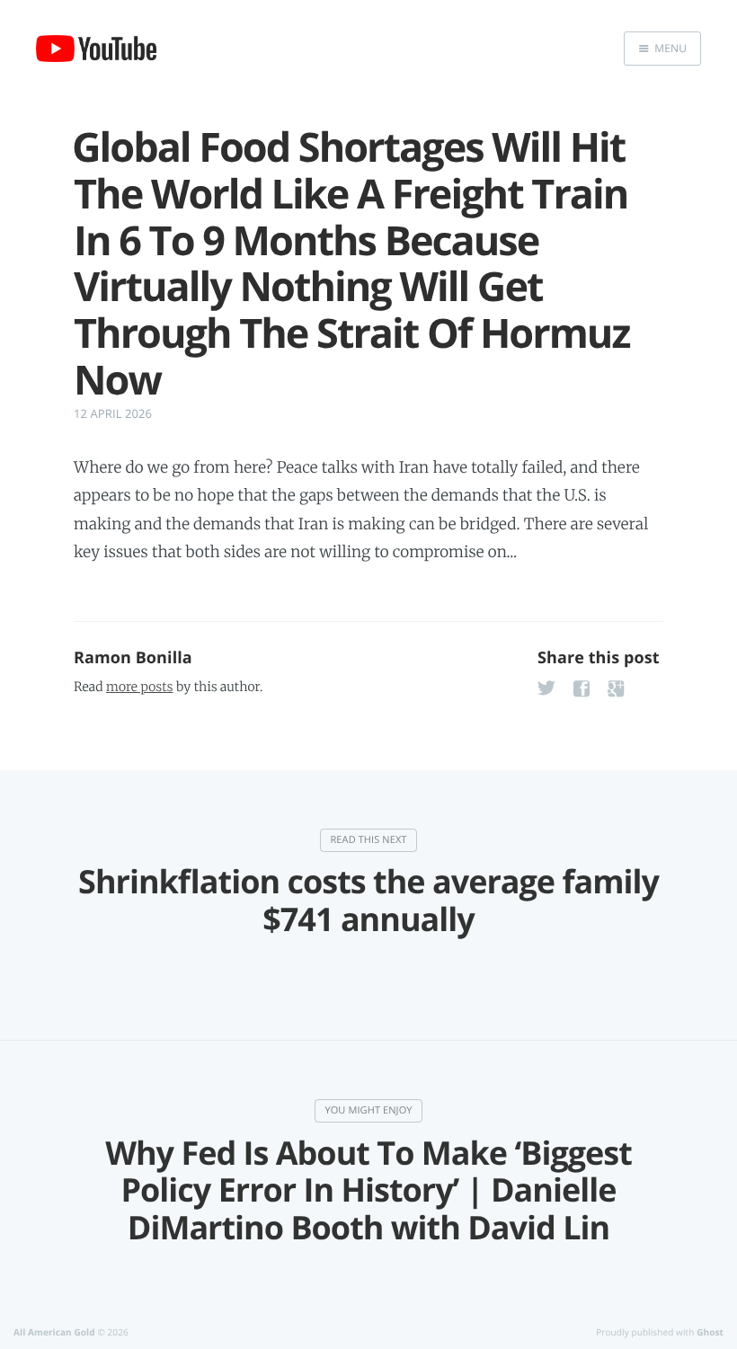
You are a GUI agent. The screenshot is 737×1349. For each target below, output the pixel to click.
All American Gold (54, 1332)
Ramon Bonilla (133, 658)
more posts (139, 687)
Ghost (710, 1332)
